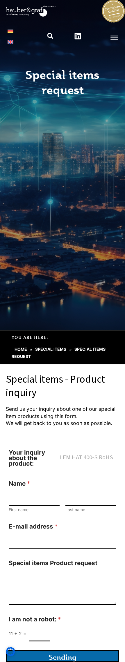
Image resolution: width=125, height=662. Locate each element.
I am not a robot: (35, 619)
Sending (62, 657)
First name (18, 509)
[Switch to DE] (10, 30)
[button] (50, 36)
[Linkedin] (78, 36)
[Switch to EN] (10, 41)
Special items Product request (53, 563)
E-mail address (33, 526)
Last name (75, 509)
